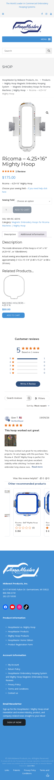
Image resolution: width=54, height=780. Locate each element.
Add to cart (22, 210)
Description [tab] (10, 234)
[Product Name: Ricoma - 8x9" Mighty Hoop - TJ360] (27, 512)
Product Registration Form (20, 644)
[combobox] (38, 405)
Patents (16, 770)
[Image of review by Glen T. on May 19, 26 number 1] (10, 440)
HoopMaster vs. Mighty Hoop (21, 627)
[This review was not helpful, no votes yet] (46, 478)
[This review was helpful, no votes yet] (41, 478)
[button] (47, 112)
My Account (13, 664)
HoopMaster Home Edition (20, 640)
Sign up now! (14, 722)
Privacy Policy (14, 684)
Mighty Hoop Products (18, 635)
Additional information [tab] (32, 234)
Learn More (31, 766)
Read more (37, 467)
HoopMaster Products (18, 631)
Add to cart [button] (13, 315)
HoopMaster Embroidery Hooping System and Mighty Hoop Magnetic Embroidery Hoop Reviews (27, 677)
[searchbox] (15, 398)
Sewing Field (8, 200)
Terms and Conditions (18, 688)
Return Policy (14, 669)
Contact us (13, 693)
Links (7, 770)
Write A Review (28, 383)
